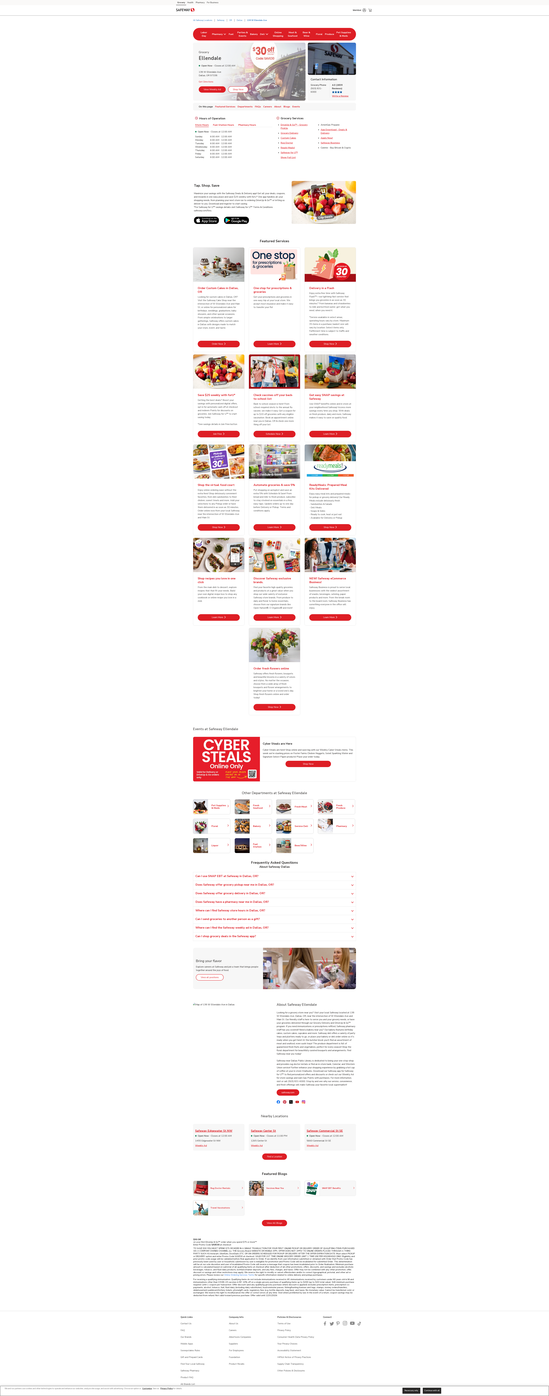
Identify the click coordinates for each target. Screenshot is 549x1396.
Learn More (281, 343)
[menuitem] (204, 34)
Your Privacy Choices (287, 1343)
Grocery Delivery (289, 133)
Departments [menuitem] (245, 106)
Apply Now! (327, 138)
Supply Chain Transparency (290, 1363)
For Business (212, 2)
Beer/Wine (303, 845)
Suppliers (233, 1343)
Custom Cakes (288, 138)
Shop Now (238, 89)
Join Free (226, 434)
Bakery (261, 826)
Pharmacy (200, 2)
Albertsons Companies (240, 1337)
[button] (359, 10)
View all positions (212, 977)
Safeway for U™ (289, 152)
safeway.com (290, 1092)
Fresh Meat (303, 807)
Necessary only (411, 1390)
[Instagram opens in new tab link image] (345, 1325)
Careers (232, 1330)
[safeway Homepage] (185, 10)
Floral (219, 826)
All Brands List (188, 1384)
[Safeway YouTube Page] (352, 1325)
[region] (274, 1391)
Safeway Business (330, 142)
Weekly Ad (201, 1145)
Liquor (219, 845)
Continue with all (432, 1390)
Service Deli (303, 826)
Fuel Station (261, 845)
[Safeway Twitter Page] (332, 1325)
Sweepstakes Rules (190, 1350)
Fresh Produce (344, 807)
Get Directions (206, 81)
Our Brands (186, 1337)
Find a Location (277, 1156)
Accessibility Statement (289, 1350)
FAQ (183, 1330)
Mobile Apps (187, 1343)
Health (190, 2)
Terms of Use (284, 1323)
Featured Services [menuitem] (225, 106)
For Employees (236, 1350)
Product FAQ (187, 1377)
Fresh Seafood (261, 807)
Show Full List (288, 157)
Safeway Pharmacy (190, 1370)
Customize (147, 1388)
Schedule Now (281, 434)
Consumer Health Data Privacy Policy (295, 1337)
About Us (233, 1323)
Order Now (226, 343)
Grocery (181, 2)
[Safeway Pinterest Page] (338, 1325)
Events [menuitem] (296, 106)
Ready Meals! (288, 147)
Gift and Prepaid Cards (192, 1357)
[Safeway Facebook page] (325, 1325)
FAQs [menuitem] (258, 106)
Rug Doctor (287, 142)
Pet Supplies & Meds (219, 807)
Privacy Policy (284, 1330)
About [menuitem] (277, 106)
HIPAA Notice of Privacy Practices (294, 1357)
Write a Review (340, 96)
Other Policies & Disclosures (291, 1370)
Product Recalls (236, 1363)
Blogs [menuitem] (287, 106)
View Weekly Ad (212, 89)
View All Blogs (277, 1223)
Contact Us (186, 1323)
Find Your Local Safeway (193, 1363)
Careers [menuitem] (267, 106)
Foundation (234, 1357)
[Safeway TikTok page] (359, 1325)
